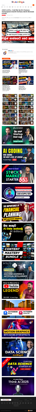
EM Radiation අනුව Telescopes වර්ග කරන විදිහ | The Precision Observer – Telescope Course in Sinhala (6, 88)
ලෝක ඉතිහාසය (3, 15)
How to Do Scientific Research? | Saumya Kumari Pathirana (6, 71)
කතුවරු (31, 399)
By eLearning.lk (5, 49)
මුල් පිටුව (26, 399)
